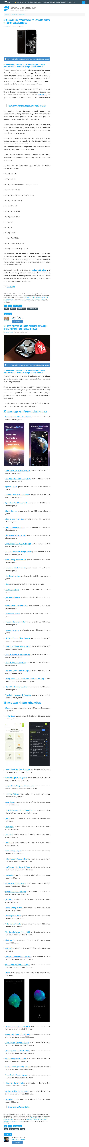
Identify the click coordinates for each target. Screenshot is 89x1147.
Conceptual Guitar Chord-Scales (17, 1034)
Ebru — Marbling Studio (15, 527)
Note (7, 584)
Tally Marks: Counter (13, 924)
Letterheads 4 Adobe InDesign (17, 859)
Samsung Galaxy (21, 309)
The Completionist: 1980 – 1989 (17, 932)
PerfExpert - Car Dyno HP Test (17, 867)
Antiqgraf (9, 835)
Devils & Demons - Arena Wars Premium (20, 810)
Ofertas (22, 1129)
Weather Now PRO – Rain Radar (18, 417)
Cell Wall (8, 948)
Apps (6, 1129)
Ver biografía (17, 321)
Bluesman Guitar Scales (14, 1083)
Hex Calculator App (12, 576)
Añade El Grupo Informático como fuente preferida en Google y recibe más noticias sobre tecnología (28, 59)
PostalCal (9, 1099)
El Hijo (7, 818)
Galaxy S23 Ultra (39, 270)
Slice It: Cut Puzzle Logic (15, 519)
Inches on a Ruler (12, 589)
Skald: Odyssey (11, 511)
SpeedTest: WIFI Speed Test (16, 503)
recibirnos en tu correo (17, 301)
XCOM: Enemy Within (13, 908)
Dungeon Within (11, 794)
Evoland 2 (9, 843)
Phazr (7, 973)
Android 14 (42, 95)
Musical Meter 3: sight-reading (17, 654)
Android (6, 309)
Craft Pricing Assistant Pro (15, 560)
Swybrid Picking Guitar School (17, 1091)
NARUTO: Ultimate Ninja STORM (18, 956)
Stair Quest (9, 802)
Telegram (6, 301)
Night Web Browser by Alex (16, 687)
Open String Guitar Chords (15, 1059)
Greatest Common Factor (15, 622)
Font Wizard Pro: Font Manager (17, 770)
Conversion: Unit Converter (15, 891)
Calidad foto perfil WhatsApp (64, 2)
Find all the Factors (12, 614)
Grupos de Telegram (49, 2)
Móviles (13, 309)
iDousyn (8, 708)
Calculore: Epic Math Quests (16, 778)
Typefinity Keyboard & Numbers (18, 695)
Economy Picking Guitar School (17, 1050)
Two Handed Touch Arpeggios (17, 1075)
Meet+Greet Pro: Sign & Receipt (18, 543)
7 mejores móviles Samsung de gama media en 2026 (27, 105)
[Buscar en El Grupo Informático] (83, 2)
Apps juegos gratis (22, 2)
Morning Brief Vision (13, 916)
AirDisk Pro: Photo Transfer (15, 883)
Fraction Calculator (12, 597)
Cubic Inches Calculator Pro (16, 606)
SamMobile (11, 286)
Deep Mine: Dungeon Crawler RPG (19, 786)
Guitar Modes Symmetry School (17, 1067)
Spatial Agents (11, 487)
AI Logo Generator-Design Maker (18, 552)
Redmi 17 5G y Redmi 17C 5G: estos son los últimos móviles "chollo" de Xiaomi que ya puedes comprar (24, 65)
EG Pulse (9, 899)
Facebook (29, 299)
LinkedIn (25, 319)
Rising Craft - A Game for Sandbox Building (24, 679)
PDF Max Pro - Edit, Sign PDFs (18, 478)
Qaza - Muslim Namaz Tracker (17, 964)
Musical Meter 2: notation (15, 662)
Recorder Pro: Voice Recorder (17, 495)
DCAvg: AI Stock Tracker (15, 568)
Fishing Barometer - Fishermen (17, 1026)
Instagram (37, 299)
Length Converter (12, 630)
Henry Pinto (7, 26)
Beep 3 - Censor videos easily (17, 646)
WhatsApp (43, 299)
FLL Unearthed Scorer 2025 (15, 535)
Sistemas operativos (32, 309)
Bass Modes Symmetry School (17, 1042)
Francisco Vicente (8, 332)
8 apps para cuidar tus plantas (18, 1107)
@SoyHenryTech (16, 319)
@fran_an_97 (15, 1139)
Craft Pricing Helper (13, 851)
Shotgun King (10, 940)
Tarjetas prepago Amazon (35, 2)
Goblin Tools (10, 716)
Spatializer (9, 826)
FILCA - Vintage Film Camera (17, 638)
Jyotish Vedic (10, 875)
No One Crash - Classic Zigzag (18, 671)
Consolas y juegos (14, 1129)
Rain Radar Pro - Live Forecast (17, 470)
